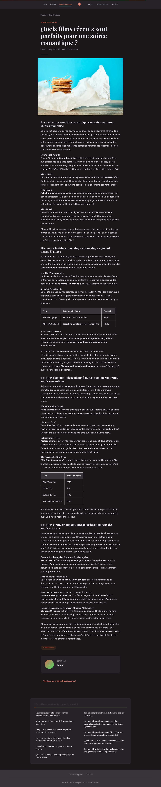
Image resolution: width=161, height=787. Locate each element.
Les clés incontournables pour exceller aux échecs (54, 747)
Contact (89, 774)
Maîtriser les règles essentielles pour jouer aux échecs (55, 722)
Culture (53, 4)
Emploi (90, 4)
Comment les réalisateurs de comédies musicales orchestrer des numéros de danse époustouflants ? (103, 724)
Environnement (102, 4)
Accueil (43, 15)
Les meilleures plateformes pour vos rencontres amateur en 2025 (52, 714)
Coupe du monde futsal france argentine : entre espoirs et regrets (54, 730)
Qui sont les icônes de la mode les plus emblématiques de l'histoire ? (53, 739)
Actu (45, 4)
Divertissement (65, 4)
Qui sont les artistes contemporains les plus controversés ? (55, 756)
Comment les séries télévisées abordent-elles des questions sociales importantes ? (104, 750)
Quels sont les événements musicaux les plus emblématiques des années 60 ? (104, 741)
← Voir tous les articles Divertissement (58, 681)
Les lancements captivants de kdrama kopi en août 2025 (104, 714)
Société (114, 4)
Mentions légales (76, 774)
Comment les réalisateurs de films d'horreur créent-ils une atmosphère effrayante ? (103, 733)
